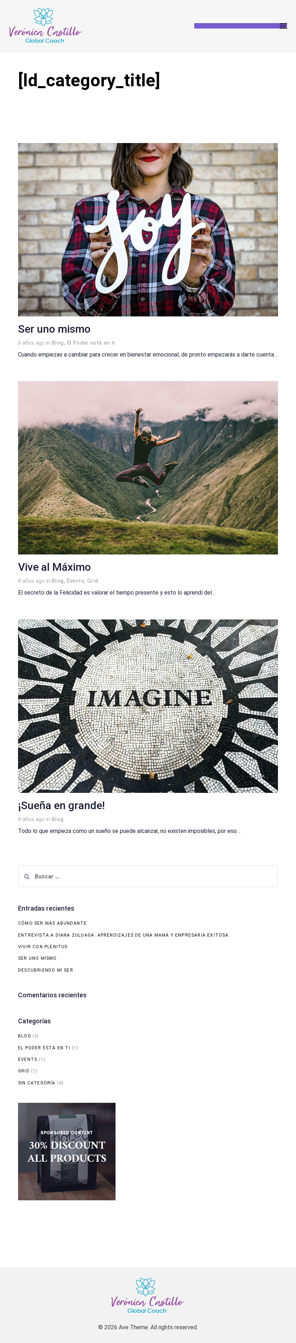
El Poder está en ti (91, 343)
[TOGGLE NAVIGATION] (240, 26)
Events (75, 581)
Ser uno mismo (54, 329)
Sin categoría (37, 1082)
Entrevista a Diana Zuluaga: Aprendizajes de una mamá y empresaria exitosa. (124, 935)
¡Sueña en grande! (61, 805)
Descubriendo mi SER (45, 970)
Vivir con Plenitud (43, 946)
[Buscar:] (148, 876)
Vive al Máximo (54, 567)
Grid (93, 581)
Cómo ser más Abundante (52, 923)
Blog (58, 343)
